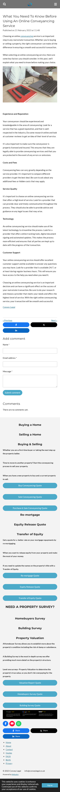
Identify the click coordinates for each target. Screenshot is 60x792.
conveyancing (26, 36)
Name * (6, 344)
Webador (15, 774)
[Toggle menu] (55, 4)
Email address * (10, 358)
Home (8, 742)
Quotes (9, 753)
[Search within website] (4, 4)
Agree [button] (49, 785)
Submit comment (12, 392)
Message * (7, 371)
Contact (9, 749)
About (8, 746)
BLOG (8, 760)
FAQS (8, 756)
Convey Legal (9, 307)
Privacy (9, 763)
